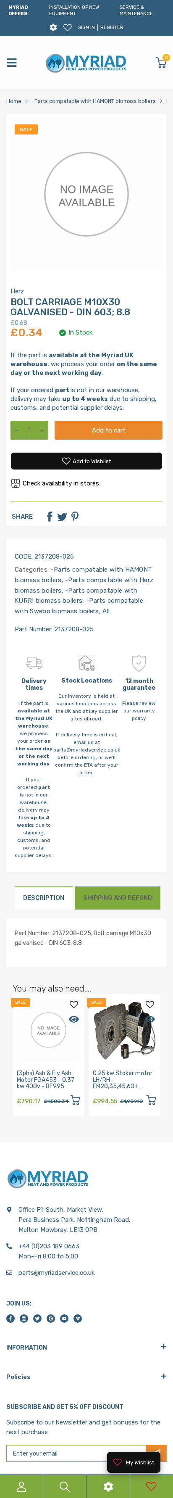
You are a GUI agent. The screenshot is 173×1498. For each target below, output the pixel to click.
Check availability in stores (61, 483)
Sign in (86, 27)
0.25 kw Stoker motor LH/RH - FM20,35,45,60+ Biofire (122, 1083)
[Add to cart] (75, 1101)
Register (111, 27)
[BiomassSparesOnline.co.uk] (86, 62)
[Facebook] (50, 517)
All (105, 611)
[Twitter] (62, 517)
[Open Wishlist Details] (67, 28)
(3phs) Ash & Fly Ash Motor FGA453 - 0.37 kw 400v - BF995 (45, 1080)
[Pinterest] (75, 517)
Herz (17, 291)
